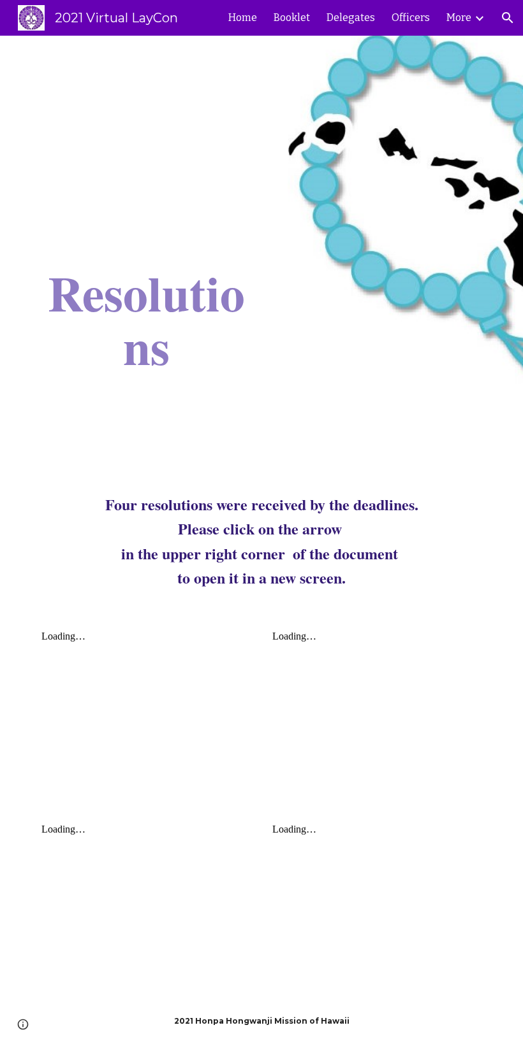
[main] (146, 253)
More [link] (458, 17)
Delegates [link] (351, 17)
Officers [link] (411, 17)
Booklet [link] (292, 17)
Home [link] (242, 17)
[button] (507, 18)
